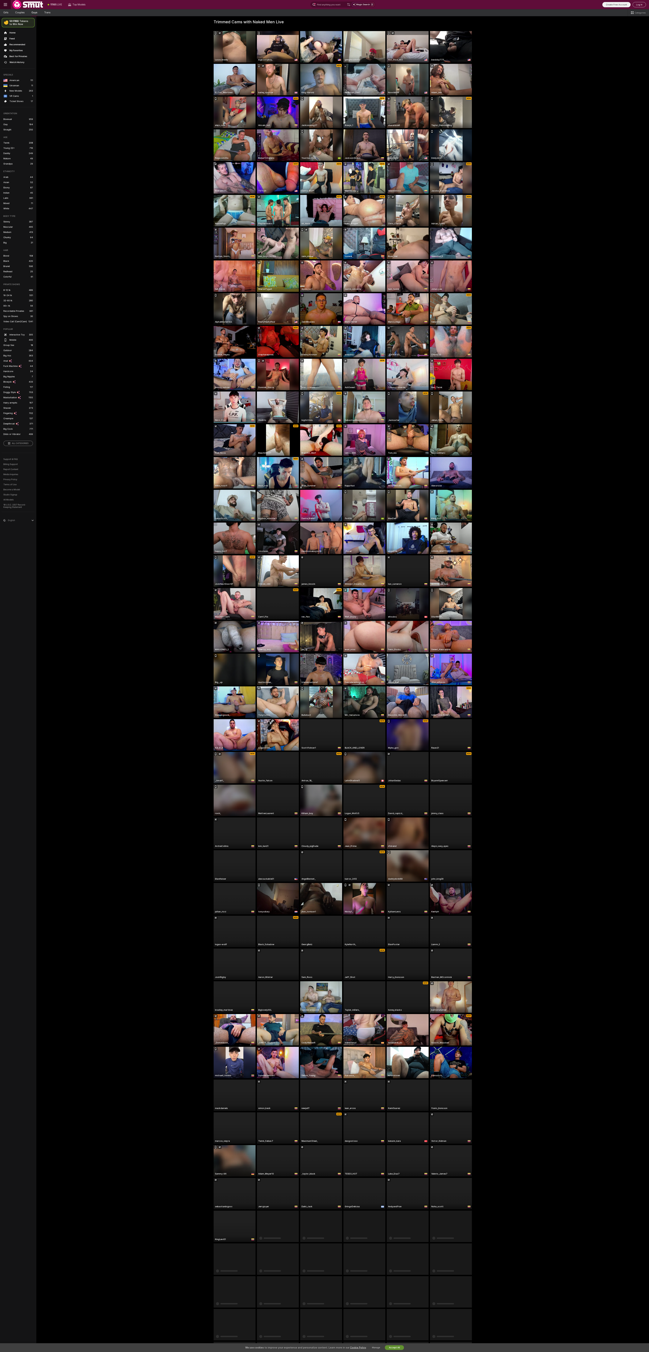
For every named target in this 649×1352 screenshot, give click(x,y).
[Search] (348, 4)
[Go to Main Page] (28, 4)
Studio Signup (10, 495)
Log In (639, 4)
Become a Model (11, 489)
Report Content (10, 469)
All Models (8, 500)
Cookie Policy (358, 1347)
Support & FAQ (10, 459)
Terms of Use (10, 484)
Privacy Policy (10, 479)
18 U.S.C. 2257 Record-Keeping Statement (14, 506)
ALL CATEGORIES (20, 443)
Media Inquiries (10, 474)
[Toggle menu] (5, 4)
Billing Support (10, 464)
